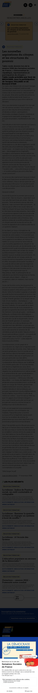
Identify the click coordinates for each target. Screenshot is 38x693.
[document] (19, 346)
